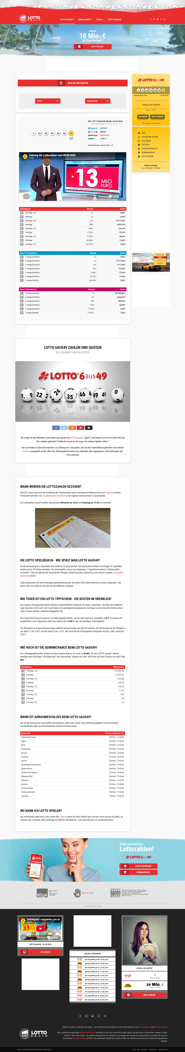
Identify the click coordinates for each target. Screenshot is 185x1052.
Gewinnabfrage (79, 1038)
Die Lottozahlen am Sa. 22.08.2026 (96, 967)
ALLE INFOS (143, 117)
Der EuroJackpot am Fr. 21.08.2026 (96, 971)
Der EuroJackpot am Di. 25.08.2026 (96, 963)
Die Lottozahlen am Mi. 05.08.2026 (96, 1000)
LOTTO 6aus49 (76, 437)
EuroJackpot (144, 1027)
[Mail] (157, 19)
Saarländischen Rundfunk (54, 495)
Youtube (109, 492)
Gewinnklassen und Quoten (99, 145)
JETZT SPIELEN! (157, 117)
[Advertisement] (92, 65)
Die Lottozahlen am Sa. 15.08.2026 (96, 984)
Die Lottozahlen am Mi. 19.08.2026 (96, 976)
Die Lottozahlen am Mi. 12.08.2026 (96, 992)
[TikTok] (161, 19)
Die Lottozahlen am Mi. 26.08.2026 (96, 959)
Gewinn (26, 451)
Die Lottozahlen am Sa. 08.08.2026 (96, 996)
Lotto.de (63, 816)
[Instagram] (154, 19)
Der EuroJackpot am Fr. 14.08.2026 (96, 988)
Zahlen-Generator (87, 1032)
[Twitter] (164, 19)
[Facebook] (150, 19)
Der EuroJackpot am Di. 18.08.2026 (96, 980)
